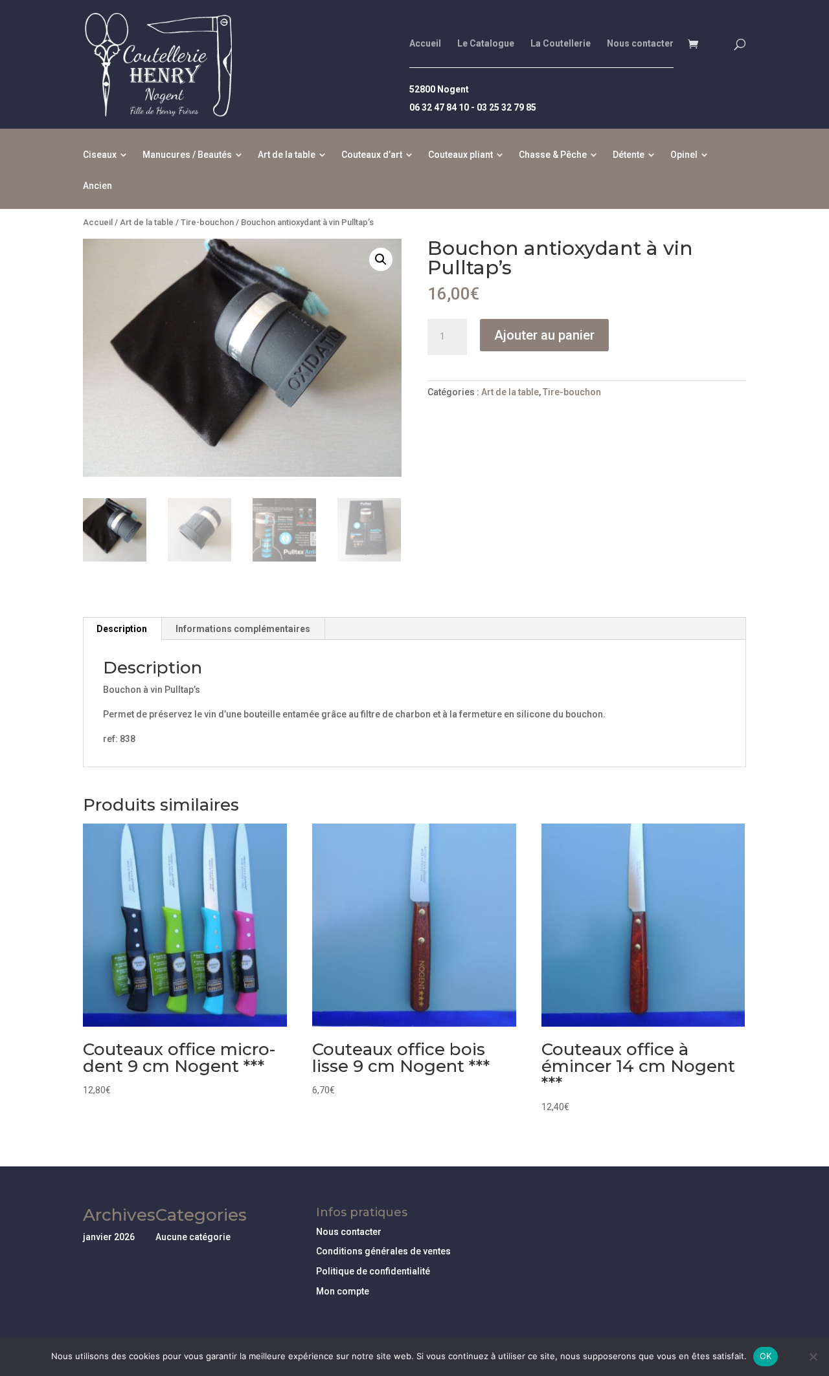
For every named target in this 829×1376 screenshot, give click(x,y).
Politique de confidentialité (373, 1271)
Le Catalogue (485, 44)
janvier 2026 (109, 1237)
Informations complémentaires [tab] (243, 629)
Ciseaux (100, 155)
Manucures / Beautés (187, 155)
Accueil (425, 44)
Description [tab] (122, 629)
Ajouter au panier (544, 335)
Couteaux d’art (371, 155)
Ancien (97, 186)
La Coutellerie (560, 44)
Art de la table (286, 155)
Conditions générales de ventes (383, 1251)
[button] (380, 259)
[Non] (812, 1356)
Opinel (684, 155)
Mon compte (342, 1291)
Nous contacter (640, 44)
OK (766, 1356)
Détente (628, 155)
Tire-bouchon (207, 222)
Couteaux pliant (460, 155)
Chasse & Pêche (553, 155)
